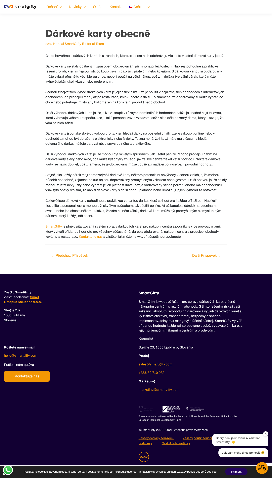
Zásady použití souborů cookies (204, 438)
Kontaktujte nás (91, 237)
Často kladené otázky (176, 443)
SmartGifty (53, 226)
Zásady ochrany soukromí (156, 438)
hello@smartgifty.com (20, 355)
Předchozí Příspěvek (69, 255)
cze (48, 44)
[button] (262, 468)
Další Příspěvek (206, 255)
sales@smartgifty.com (155, 364)
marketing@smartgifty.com (159, 390)
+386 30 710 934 (151, 373)
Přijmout (236, 471)
